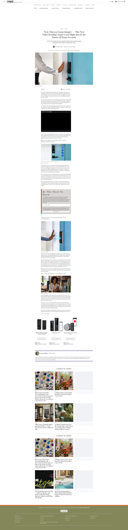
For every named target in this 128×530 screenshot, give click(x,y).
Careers (42, 518)
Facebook (17, 520)
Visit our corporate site (84, 507)
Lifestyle (65, 4)
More (92, 4)
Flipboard (17, 522)
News (66, 28)
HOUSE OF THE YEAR (55, 8)
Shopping (58, 4)
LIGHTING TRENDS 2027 (66, 8)
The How (53, 4)
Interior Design (37, 4)
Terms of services (56, 207)
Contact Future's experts (46, 516)
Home (61, 28)
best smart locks (59, 96)
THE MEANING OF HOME (78, 8)
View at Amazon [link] (56, 338)
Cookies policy (18, 518)
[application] (56, 121)
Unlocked (87, 4)
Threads (67, 520)
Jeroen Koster (48, 257)
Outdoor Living (72, 4)
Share (43, 89)
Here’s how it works (77, 50)
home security (64, 266)
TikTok (42, 520)
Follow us (63, 89)
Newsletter (69, 89)
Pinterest (92, 518)
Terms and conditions (71, 516)
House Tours (46, 4)
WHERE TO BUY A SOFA (90, 8)
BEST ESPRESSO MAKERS (44, 8)
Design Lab (80, 4)
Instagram (67, 518)
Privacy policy (93, 516)
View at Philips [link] (42, 338)
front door (44, 168)
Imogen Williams (59, 46)
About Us (17, 516)
